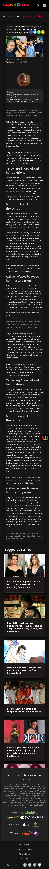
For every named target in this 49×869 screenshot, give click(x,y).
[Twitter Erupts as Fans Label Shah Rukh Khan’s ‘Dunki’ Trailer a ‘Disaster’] (24, 607)
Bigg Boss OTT (33, 160)
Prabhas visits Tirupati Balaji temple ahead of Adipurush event (24, 710)
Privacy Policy (24, 854)
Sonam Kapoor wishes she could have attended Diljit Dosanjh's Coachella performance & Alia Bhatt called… (23, 752)
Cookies (24, 859)
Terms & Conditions (24, 849)
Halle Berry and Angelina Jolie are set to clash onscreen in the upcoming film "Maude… (23, 584)
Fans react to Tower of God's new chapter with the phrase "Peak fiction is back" (24, 670)
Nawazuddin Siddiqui (20, 124)
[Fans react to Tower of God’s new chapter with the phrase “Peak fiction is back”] (24, 651)
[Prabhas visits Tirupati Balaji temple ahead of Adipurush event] (24, 692)
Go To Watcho (24, 845)
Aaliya (9, 152)
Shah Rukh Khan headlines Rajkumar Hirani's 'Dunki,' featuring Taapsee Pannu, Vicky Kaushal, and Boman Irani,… (24, 627)
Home (9, 16)
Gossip (18, 16)
